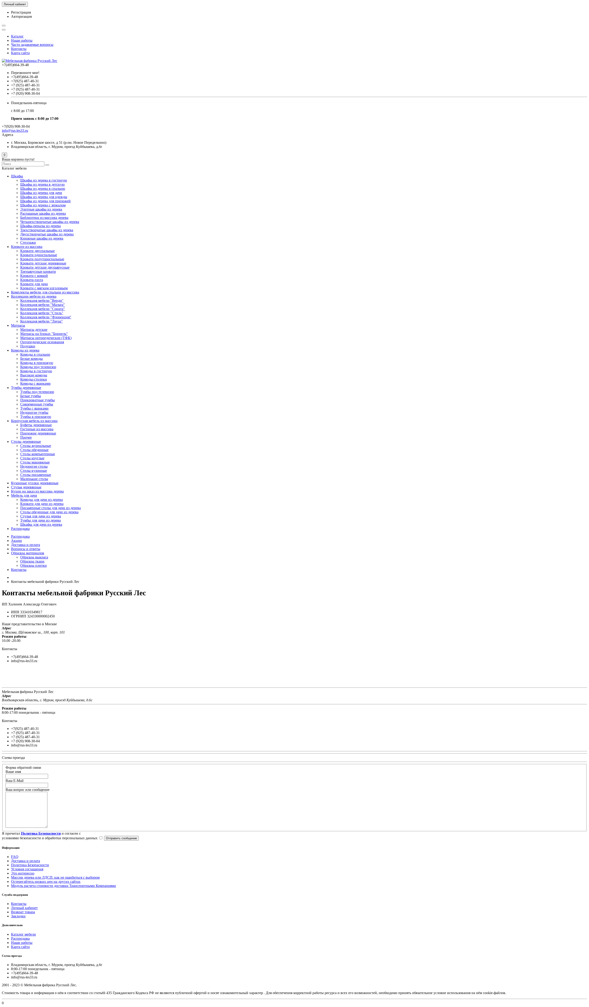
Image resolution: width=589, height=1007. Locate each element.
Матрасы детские (33, 330)
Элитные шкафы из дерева (41, 209)
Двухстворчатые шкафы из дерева (47, 234)
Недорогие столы (34, 466)
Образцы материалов (27, 553)
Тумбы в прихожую (35, 417)
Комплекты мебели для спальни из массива (45, 292)
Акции (16, 541)
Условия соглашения (27, 869)
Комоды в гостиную (36, 371)
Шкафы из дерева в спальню (42, 189)
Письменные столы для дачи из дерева (50, 508)
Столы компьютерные (37, 454)
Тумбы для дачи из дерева (40, 520)
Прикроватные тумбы (37, 400)
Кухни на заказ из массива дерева (37, 491)
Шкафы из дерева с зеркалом (43, 205)
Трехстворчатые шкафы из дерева (46, 230)
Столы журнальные (35, 446)
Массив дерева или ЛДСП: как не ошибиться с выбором (55, 877)
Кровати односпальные (38, 255)
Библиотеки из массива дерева (44, 218)
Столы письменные (35, 475)
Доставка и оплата (25, 545)
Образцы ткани (32, 561)
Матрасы (18, 325)
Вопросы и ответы (25, 549)
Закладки (18, 916)
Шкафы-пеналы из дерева (40, 226)
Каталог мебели (23, 934)
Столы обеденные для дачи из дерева (49, 512)
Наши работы (21, 40)
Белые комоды (31, 359)
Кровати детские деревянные (43, 263)
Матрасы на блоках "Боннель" (44, 334)
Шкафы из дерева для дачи (41, 193)
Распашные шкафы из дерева (43, 213)
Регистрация (21, 12)
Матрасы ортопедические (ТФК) (46, 338)
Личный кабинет (24, 908)
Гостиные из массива (36, 429)
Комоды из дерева (25, 350)
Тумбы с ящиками (34, 408)
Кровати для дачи (34, 284)
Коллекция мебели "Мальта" (42, 305)
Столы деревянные (26, 441)
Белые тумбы (30, 396)
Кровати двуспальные (37, 251)
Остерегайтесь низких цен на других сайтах (46, 882)
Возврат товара (23, 912)
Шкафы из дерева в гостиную (43, 180)
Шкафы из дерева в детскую (42, 184)
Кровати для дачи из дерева (42, 504)
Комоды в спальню (35, 354)
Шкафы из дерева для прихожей (45, 201)
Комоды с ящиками (35, 383)
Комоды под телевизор (38, 367)
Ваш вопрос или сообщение (27, 790)
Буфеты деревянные (36, 425)
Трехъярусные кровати (38, 271)
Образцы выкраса (34, 557)
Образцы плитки (33, 565)
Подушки (27, 346)
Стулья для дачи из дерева (40, 516)
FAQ (14, 857)
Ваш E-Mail (14, 781)
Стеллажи (28, 242)
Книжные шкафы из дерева (41, 238)
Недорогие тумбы (34, 412)
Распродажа (20, 529)
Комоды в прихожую (36, 363)
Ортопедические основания (42, 342)
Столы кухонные (33, 471)
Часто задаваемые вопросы (32, 45)
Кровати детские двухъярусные (44, 267)
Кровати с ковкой (34, 276)
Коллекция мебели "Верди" (42, 300)
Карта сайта (20, 53)
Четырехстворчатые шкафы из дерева (49, 222)
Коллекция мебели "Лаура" (41, 321)
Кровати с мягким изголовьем (44, 288)
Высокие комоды (33, 375)
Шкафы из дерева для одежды (43, 197)
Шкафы (17, 176)
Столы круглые (32, 458)
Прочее (26, 437)
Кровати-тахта (31, 280)
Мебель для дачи (24, 495)
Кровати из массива (26, 247)
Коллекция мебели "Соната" (42, 309)
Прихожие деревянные (38, 433)
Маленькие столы (34, 479)
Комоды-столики (33, 379)
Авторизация (21, 16)
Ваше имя (13, 772)
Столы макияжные (35, 462)
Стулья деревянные (26, 487)
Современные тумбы (36, 404)
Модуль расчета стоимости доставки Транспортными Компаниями (63, 886)
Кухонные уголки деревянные (34, 483)
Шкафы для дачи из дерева (41, 524)
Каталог (17, 36)
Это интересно (22, 873)
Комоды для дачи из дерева (41, 500)
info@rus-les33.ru (15, 130)
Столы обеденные (34, 450)
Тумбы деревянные (26, 388)
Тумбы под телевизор (37, 392)
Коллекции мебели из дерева (33, 296)
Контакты (18, 49)
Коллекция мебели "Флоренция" (45, 317)
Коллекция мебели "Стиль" (41, 313)
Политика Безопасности (30, 865)
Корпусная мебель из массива (34, 421)
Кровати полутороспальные (42, 259)
